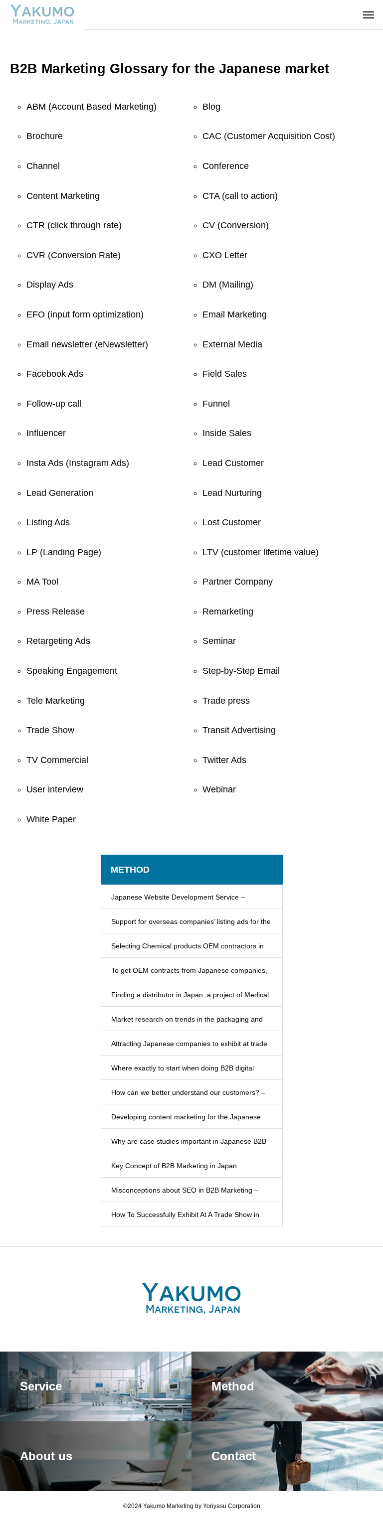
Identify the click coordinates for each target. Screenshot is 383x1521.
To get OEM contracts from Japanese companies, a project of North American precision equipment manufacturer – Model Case (189, 974)
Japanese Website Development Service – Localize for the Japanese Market (178, 901)
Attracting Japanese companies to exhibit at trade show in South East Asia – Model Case (189, 1048)
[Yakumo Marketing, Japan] (42, 15)
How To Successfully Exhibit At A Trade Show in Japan (185, 1218)
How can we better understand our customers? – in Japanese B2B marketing (188, 1096)
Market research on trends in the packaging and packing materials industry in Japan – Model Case (189, 1023)
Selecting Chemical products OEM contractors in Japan (187, 950)
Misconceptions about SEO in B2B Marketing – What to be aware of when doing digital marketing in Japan (189, 1194)
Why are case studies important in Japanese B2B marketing (188, 1145)
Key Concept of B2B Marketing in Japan (174, 1166)
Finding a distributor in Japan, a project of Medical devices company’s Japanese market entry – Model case (190, 999)
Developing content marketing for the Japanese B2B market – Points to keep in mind (186, 1121)
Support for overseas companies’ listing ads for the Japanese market (191, 925)
